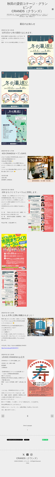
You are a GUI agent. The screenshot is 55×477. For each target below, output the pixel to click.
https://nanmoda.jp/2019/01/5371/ (9, 348)
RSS (28, 463)
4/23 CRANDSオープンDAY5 (14, 153)
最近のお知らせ (27, 24)
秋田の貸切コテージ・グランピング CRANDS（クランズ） (27, 7)
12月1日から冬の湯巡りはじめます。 (17, 33)
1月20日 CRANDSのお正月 (13, 357)
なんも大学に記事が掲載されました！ (18, 315)
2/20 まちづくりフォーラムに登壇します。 (20, 192)
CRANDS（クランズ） (27, 458)
